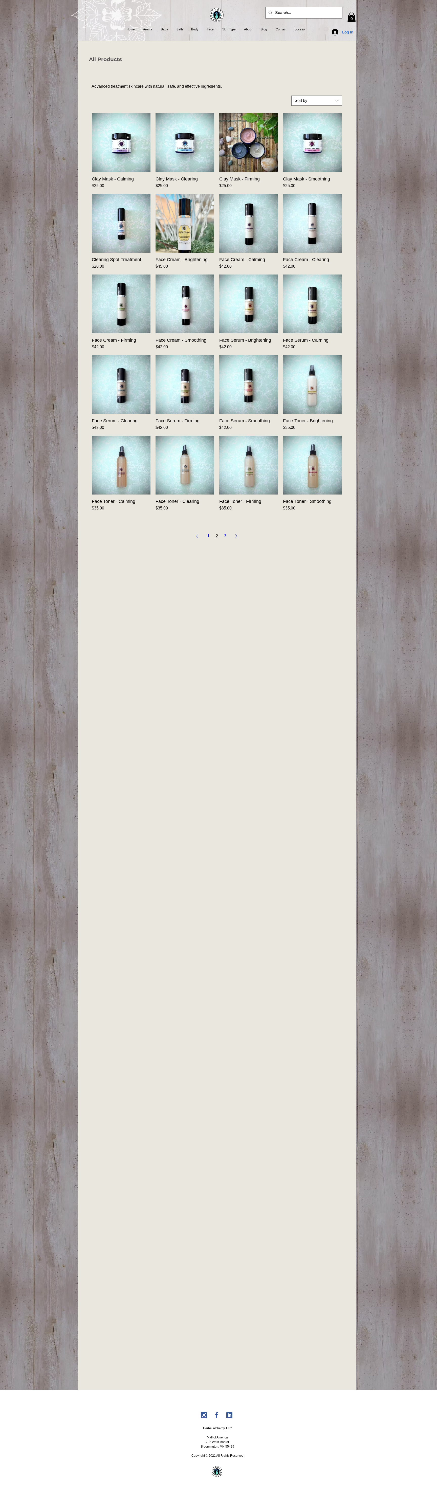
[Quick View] (121, 142)
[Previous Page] (197, 536)
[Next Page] (236, 536)
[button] (351, 17)
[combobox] (316, 101)
